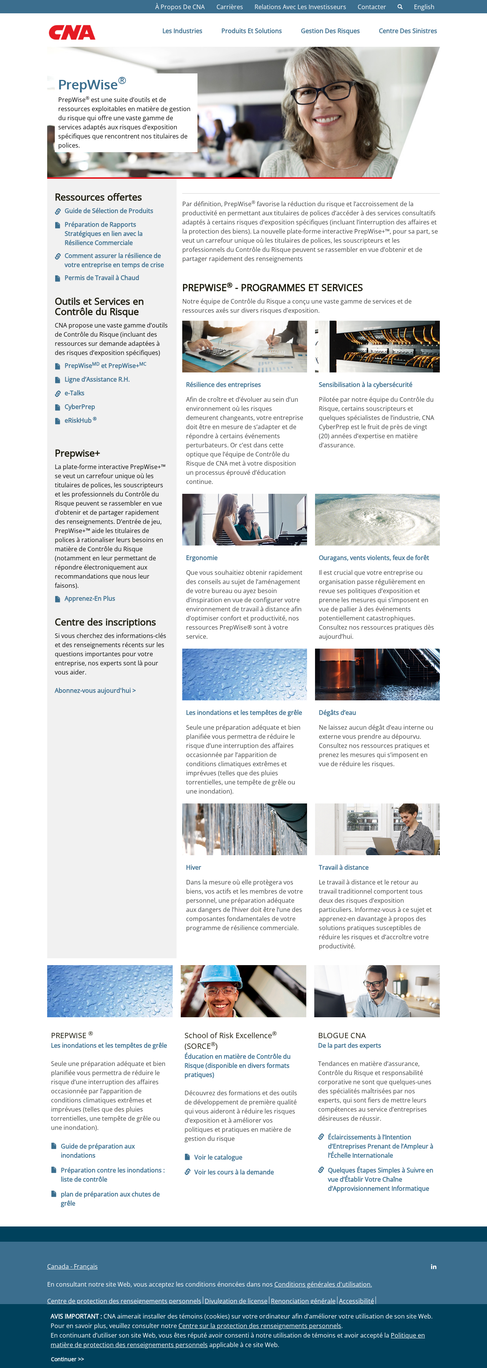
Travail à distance (344, 867)
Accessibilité (356, 1301)
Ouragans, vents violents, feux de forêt (374, 558)
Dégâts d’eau (337, 712)
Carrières (229, 7)
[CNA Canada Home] (78, 35)
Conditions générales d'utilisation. (323, 1284)
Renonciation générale (303, 1301)
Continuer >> (67, 1359)
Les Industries (182, 31)
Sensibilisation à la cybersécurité (365, 384)
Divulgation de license (236, 1301)
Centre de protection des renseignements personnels (124, 1301)
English (424, 7)
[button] (400, 7)
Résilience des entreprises (223, 384)
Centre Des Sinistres (408, 31)
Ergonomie (202, 558)
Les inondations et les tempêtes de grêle (244, 712)
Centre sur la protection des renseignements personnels (259, 1326)
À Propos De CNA (180, 7)
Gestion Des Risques (330, 31)
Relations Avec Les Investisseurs (300, 7)
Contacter (372, 7)
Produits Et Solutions (251, 31)
